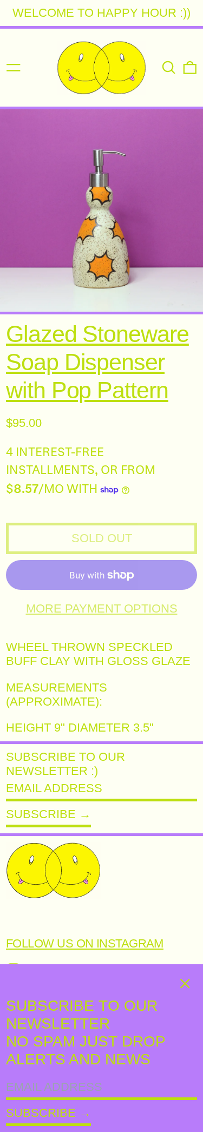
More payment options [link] (102, 608)
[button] (168, 67)
